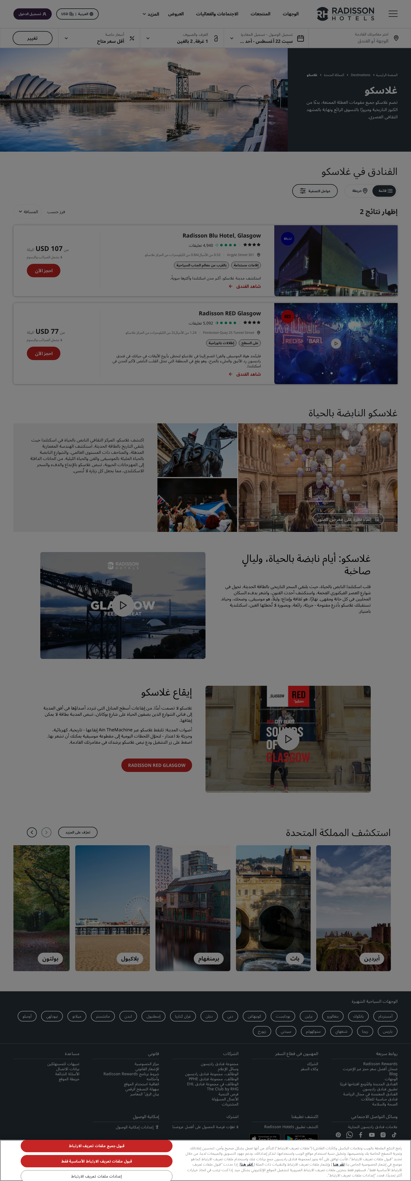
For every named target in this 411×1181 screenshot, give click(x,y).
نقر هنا (338, 1164)
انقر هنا (247, 1164)
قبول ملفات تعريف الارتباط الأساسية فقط (96, 1161)
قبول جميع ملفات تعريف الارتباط (97, 1146)
